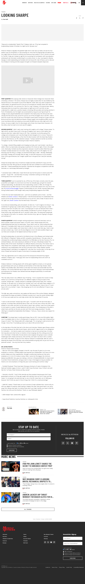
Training (3, 11)
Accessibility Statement (79, 567)
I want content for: (11, 443)
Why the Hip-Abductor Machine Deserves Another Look (76, 412)
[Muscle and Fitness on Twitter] (67, 443)
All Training (27, 509)
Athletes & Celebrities (39, 2)
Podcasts (25, 540)
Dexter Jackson (13, 196)
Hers (66, 3)
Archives (46, 536)
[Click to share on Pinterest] (83, 18)
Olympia (73, 2)
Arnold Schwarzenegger (12, 188)
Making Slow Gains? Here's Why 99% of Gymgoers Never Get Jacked (47, 412)
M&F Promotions (68, 551)
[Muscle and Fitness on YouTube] (72, 443)
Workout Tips (43, 409)
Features (48, 2)
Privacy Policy (62, 567)
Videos (24, 536)
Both (19, 443)
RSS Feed (25, 542)
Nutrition (30, 2)
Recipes (4, 542)
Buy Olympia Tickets (48, 534)
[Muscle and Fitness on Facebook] (63, 443)
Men (22, 443)
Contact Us (47, 567)
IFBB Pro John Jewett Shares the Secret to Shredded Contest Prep (37, 464)
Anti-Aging (53, 2)
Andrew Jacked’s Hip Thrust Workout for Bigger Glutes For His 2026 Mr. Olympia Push (38, 496)
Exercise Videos (27, 538)
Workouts (24, 2)
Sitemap (46, 538)
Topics (24, 534)
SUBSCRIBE (12, 450)
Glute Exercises (72, 409)
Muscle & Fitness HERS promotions (72, 553)
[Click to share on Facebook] (76, 18)
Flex (59, 3)
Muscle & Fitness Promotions (14, 445)
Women (26, 443)
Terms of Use (54, 567)
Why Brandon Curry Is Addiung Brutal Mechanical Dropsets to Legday (36, 481)
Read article (26, 472)
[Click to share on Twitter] (79, 18)
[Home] (4, 4)
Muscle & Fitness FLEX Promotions (16, 446)
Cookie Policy (69, 567)
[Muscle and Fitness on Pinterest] (76, 443)
